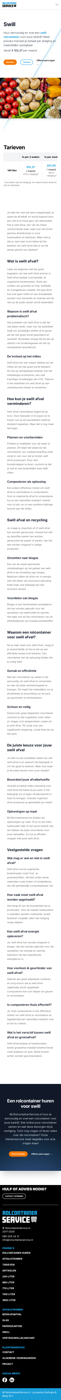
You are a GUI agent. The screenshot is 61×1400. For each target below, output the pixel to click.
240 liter (8, 1276)
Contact (8, 1352)
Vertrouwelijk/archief (18, 1337)
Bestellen (10, 62)
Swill (6, 1332)
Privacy (7, 1363)
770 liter (8, 1288)
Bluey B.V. (7, 1395)
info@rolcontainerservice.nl (17, 1239)
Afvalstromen (12, 1258)
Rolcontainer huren (16, 1252)
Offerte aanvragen (41, 1154)
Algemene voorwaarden (19, 1358)
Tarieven (26, 62)
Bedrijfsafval (12, 1314)
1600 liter (9, 1300)
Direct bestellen (18, 1154)
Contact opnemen (14, 1196)
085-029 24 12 (10, 1236)
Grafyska (49, 1392)
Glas (5, 1320)
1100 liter (8, 1294)
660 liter (8, 1282)
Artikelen (9, 1270)
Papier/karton (12, 1326)
